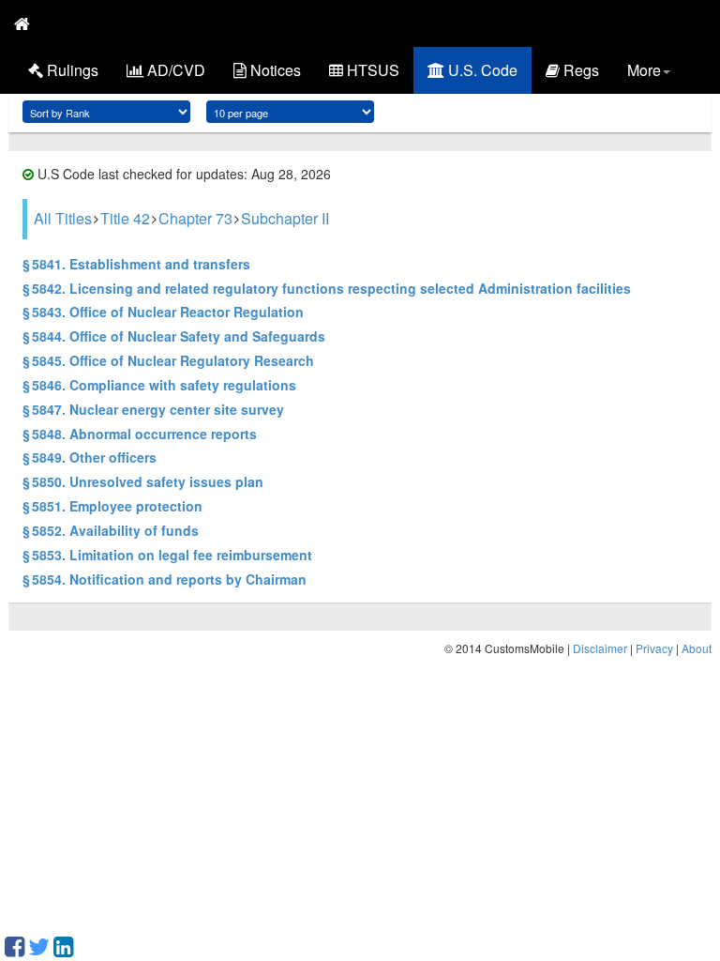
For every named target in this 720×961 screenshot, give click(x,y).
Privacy (654, 648)
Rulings (70, 70)
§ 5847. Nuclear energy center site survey (153, 409)
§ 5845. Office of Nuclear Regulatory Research (168, 360)
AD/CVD (174, 70)
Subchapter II (285, 218)
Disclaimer (600, 648)
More (644, 70)
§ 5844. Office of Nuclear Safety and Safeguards (173, 336)
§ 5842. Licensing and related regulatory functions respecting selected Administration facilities (326, 288)
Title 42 (125, 218)
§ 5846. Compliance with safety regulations (159, 384)
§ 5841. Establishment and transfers (136, 263)
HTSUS (371, 70)
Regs (579, 70)
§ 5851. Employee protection (112, 505)
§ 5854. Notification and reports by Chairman (164, 579)
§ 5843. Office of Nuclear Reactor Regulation (163, 311)
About (697, 648)
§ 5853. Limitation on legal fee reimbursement (167, 554)
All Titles (63, 218)
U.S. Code (481, 70)
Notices (274, 70)
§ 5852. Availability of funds (110, 530)
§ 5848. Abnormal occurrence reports (139, 433)
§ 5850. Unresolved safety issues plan (142, 481)
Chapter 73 (195, 218)
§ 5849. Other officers (89, 457)
